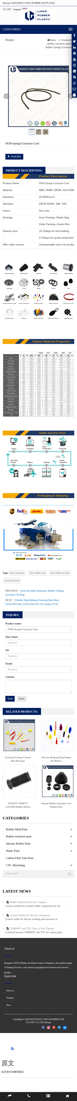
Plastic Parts (13, 850)
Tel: (7, 650)
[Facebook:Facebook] (74, 35)
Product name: (13, 623)
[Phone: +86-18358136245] (74, 71)
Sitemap (47, 1022)
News (8, 1005)
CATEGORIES (12, 29)
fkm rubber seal (37, 573)
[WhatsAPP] (74, 83)
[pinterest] (74, 53)
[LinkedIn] (74, 47)
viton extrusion (12, 580)
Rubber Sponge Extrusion (58, 47)
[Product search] (69, 874)
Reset (21, 698)
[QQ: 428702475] (74, 95)
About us (10, 990)
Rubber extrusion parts (58, 43)
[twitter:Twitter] (74, 41)
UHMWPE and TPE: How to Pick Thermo (32, 928)
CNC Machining (15, 865)
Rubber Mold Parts (16, 829)
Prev (6, 96)
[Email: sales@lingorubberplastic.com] (74, 89)
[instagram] (74, 59)
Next (70, 96)
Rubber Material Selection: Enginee (28, 902)
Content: (10, 677)
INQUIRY (15, 156)
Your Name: (11, 637)
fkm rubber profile (59, 573)
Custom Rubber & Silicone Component (30, 915)
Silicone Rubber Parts (18, 843)
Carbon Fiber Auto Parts (19, 858)
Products (65, 40)
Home (53, 40)
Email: (9, 663)
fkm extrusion (17, 573)
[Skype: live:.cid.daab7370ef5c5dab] (74, 77)
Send (10, 698)
